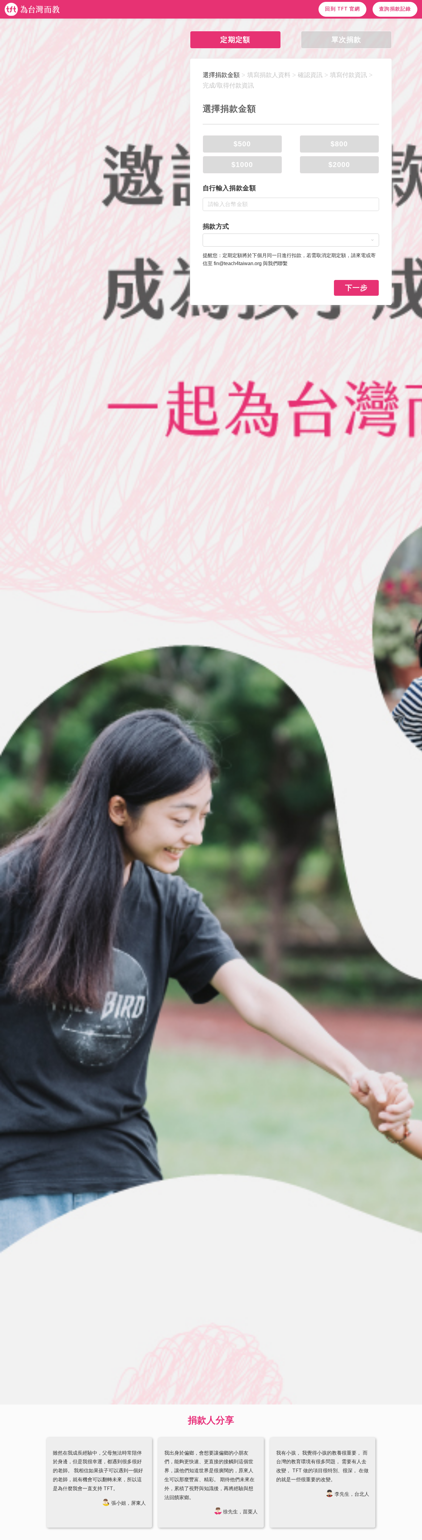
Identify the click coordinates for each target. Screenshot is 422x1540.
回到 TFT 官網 (342, 9)
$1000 (242, 165)
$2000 (339, 165)
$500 (242, 144)
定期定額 (235, 40)
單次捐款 (346, 40)
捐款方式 (216, 226)
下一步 (356, 288)
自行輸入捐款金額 (229, 187)
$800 (339, 144)
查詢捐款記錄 (395, 9)
